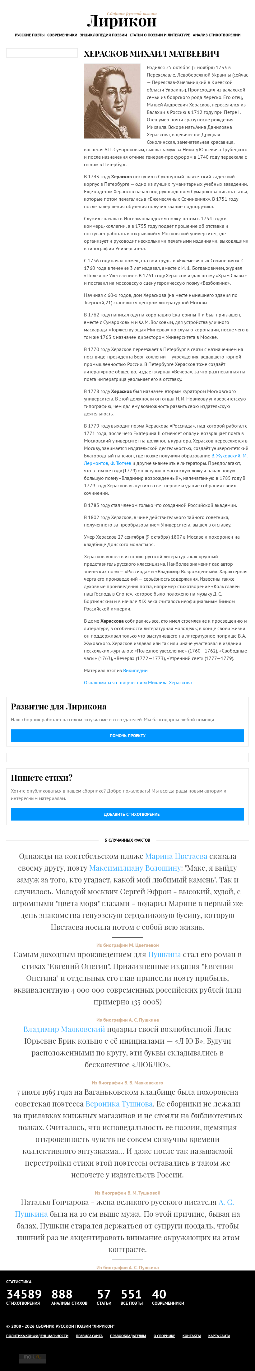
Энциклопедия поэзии (103, 35)
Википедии (135, 670)
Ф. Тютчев (120, 463)
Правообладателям (128, 1335)
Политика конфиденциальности (37, 1335)
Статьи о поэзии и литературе (160, 35)
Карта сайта (219, 1335)
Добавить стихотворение (132, 814)
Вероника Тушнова (119, 1103)
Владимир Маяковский (64, 1029)
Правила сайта (89, 1335)
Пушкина (164, 954)
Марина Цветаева (176, 856)
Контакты (192, 1335)
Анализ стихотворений (217, 35)
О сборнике (164, 1335)
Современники (62, 35)
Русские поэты (29, 35)
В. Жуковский (225, 455)
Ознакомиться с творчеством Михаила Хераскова (138, 682)
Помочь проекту (128, 735)
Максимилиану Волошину (135, 868)
